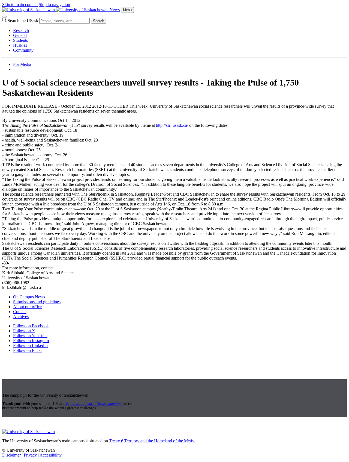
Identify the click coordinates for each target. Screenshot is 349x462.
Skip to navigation (54, 4)
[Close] (4, 16)
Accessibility (51, 455)
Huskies (20, 45)
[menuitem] (180, 30)
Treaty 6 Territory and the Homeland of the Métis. (152, 441)
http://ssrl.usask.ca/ (172, 125)
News (115, 9)
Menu (127, 10)
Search (98, 21)
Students (20, 40)
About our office (27, 306)
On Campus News (29, 297)
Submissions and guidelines (37, 301)
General (20, 35)
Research (21, 30)
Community (23, 50)
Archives (21, 316)
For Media (22, 64)
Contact (19, 311)
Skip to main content (20, 4)
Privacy (30, 455)
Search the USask (23, 20)
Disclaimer (11, 455)
